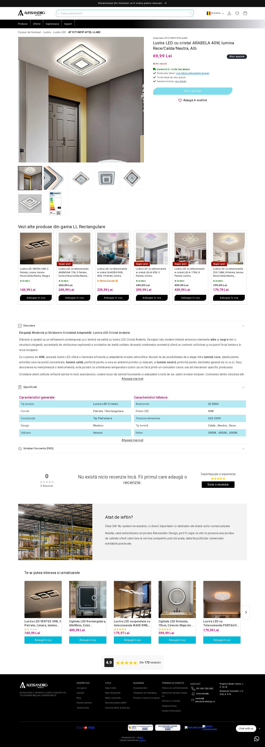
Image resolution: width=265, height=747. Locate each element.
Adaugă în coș (43, 640)
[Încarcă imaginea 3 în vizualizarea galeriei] (81, 178)
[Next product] (246, 612)
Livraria (141, 740)
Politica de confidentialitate (175, 688)
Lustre (47, 32)
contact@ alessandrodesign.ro (205, 700)
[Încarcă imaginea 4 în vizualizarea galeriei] (106, 178)
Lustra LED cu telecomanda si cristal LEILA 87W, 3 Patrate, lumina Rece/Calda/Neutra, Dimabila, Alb (151, 272)
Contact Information (171, 711)
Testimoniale (83, 708)
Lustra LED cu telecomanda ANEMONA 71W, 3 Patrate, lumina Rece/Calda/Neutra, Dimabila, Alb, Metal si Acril (74, 272)
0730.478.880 (202, 694)
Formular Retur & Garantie (117, 708)
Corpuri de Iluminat (29, 32)
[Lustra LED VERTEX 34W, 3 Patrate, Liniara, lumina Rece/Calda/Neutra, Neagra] (43, 599)
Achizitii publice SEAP (115, 703)
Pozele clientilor (84, 703)
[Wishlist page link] (237, 13)
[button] (132, 325)
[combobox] (124, 13)
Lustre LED (59, 32)
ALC (141, 738)
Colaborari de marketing (145, 693)
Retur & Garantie (112, 693)
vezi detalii (180, 81)
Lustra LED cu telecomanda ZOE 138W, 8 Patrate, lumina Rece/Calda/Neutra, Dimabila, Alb (228, 272)
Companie (82, 688)
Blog (79, 698)
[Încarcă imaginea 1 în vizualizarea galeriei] (30, 178)
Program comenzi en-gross (146, 698)
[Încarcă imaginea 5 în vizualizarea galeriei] (132, 178)
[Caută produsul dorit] (191, 13)
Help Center (110, 688)
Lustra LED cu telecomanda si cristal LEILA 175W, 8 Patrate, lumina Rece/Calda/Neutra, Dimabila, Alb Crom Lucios (189, 272)
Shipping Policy (169, 706)
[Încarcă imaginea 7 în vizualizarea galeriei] (55, 204)
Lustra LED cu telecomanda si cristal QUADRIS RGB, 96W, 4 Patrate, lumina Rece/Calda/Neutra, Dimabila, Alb (112, 272)
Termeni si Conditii (171, 701)
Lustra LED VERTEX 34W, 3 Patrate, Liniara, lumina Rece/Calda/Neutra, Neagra (35, 272)
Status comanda (113, 698)
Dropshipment (140, 688)
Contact (80, 693)
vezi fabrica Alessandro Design (192, 73)
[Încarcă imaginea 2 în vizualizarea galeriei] (55, 178)
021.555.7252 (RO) (204, 688)
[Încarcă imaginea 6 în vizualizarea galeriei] (30, 204)
